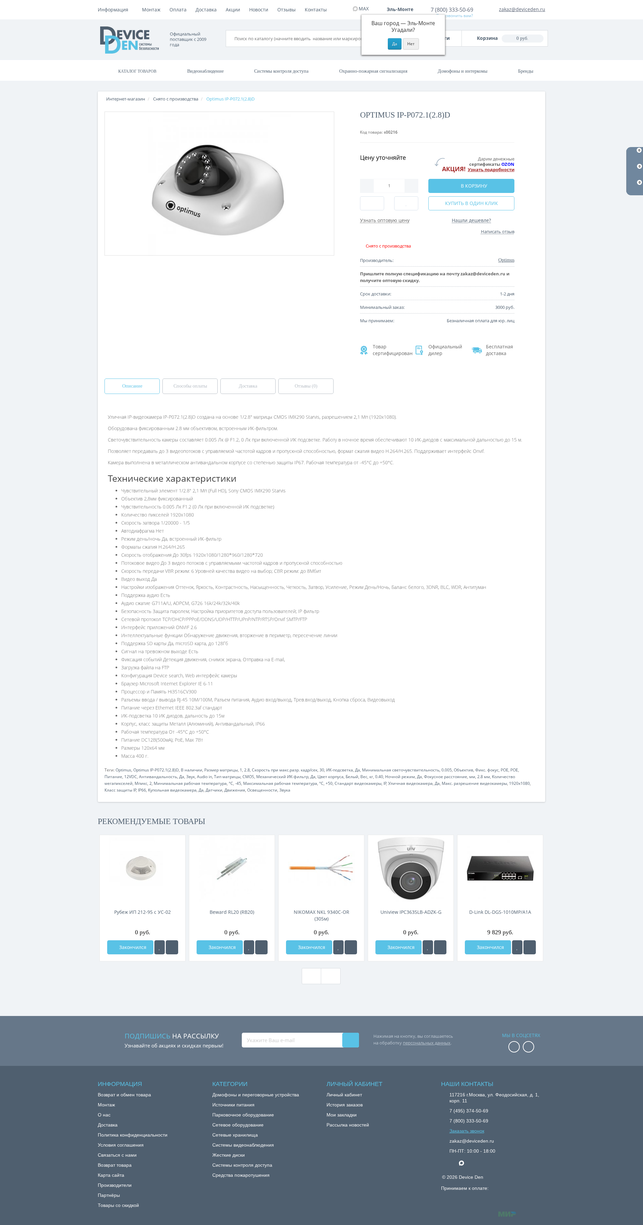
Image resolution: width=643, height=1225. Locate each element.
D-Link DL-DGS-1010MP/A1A (500, 912)
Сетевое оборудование (238, 1125)
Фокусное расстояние (445, 776)
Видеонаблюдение (205, 71)
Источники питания (233, 1104)
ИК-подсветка (339, 770)
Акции (233, 9)
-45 (238, 783)
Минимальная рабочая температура (190, 783)
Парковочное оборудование (243, 1114)
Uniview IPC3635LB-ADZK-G (410, 912)
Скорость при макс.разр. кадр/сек (284, 770)
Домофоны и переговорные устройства (255, 1094)
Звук (190, 776)
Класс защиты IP (120, 790)
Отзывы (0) (306, 386)
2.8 (247, 770)
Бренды (525, 71)
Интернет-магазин (125, 99)
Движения (234, 790)
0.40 (379, 776)
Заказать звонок (466, 1131)
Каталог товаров (137, 71)
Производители (115, 1185)
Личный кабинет (344, 1094)
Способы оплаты (190, 386)
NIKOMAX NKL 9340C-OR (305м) (321, 915)
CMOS (248, 776)
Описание (132, 386)
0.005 (446, 770)
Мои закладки (342, 1114)
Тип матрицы (227, 776)
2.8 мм (483, 776)
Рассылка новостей (348, 1125)
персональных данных (426, 1043)
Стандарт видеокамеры (358, 783)
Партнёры (109, 1195)
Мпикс (141, 783)
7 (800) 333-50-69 (452, 9)
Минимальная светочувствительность (400, 770)
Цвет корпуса (330, 776)
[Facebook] (514, 1047)
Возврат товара (115, 1165)
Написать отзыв (497, 231)
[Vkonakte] (528, 1047)
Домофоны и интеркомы (462, 71)
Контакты (316, 9)
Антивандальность (158, 776)
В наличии (191, 770)
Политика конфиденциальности (132, 1135)
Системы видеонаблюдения (243, 1145)
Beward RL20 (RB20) (232, 912)
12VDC (130, 776)
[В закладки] (159, 947)
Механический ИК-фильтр (282, 776)
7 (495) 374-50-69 (468, 1110)
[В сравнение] (172, 947)
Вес (363, 776)
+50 (329, 783)
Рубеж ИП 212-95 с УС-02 (142, 912)
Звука (284, 790)
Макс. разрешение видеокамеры (474, 783)
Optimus (123, 770)
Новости (258, 9)
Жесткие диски (228, 1155)
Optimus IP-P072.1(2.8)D (156, 770)
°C (231, 783)
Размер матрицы (221, 770)
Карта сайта (111, 1175)
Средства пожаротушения (241, 1175)
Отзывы (286, 9)
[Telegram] (452, 1163)
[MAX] (464, 1161)
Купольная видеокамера (172, 790)
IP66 (142, 790)
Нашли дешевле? (471, 220)
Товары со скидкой (118, 1205)
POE (504, 770)
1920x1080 (519, 783)
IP (384, 783)
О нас (104, 1114)
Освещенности (262, 790)
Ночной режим (400, 776)
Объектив (463, 770)
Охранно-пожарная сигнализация (373, 71)
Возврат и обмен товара (124, 1094)
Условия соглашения (121, 1145)
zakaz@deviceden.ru (522, 9)
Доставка (206, 9)
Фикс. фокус (487, 770)
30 (321, 770)
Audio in (204, 776)
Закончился (132, 947)
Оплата (178, 9)
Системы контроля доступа (281, 71)
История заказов (345, 1104)
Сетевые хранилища (235, 1135)
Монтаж (151, 9)
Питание (113, 776)
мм (472, 776)
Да (357, 770)
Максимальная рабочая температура (280, 783)
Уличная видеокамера (410, 783)
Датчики (214, 790)
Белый (352, 776)
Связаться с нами (117, 1155)
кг (371, 776)
